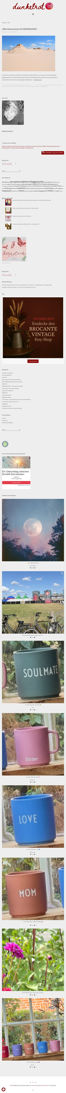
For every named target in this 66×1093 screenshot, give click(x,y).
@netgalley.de (6, 182)
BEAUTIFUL (38, 184)
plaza (61, 85)
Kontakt (4, 418)
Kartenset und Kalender (7, 390)
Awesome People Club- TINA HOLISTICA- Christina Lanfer (26, 224)
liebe (51, 188)
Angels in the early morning (13, 184)
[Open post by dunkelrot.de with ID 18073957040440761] (33, 602)
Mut (57, 188)
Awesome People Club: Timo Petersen (22, 216)
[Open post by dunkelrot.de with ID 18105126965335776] (33, 672)
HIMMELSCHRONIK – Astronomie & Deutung (12, 386)
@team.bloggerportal (32, 181)
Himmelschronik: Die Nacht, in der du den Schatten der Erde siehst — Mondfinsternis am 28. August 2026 (27, 285)
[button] (3, 1089)
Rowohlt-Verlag (27, 191)
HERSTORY (4, 384)
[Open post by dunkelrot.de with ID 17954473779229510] (33, 744)
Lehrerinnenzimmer (6, 395)
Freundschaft (17, 186)
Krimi (48, 188)
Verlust (60, 191)
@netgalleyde (16, 181)
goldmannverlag (49, 186)
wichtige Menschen (6, 406)
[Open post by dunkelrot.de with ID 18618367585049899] (33, 816)
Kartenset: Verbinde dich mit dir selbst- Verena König (25, 208)
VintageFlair (5, 404)
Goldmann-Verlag (41, 186)
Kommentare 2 (14, 31)
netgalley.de (60, 188)
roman (21, 190)
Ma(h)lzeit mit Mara (6, 397)
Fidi (10, 31)
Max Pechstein (51, 85)
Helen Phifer (57, 186)
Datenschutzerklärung (7, 422)
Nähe (13, 191)
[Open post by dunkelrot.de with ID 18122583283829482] (33, 889)
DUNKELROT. (16, 1085)
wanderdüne (36, 86)
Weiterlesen (37, 80)
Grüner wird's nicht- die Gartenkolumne (11, 379)
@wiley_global (56, 182)
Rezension (16, 191)
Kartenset (28, 188)
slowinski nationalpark (29, 86)
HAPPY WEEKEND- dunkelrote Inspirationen (12, 382)
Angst (20, 184)
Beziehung (46, 184)
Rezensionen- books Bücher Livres (10, 401)
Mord (54, 188)
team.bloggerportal (41, 191)
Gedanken (25, 186)
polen (3, 86)
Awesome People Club (7, 373)
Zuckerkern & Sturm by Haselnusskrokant (12, 408)
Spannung (32, 191)
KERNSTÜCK (5, 393)
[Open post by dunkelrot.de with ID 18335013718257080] (33, 530)
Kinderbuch (38, 188)
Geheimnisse (30, 186)
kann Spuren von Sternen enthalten (24, 85)
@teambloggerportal (48, 182)
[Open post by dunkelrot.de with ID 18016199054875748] (33, 1029)
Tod (54, 191)
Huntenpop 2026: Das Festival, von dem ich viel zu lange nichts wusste (19, 287)
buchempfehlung (5, 186)
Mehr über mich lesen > (7, 131)
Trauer (57, 191)
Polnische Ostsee (8, 86)
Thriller (50, 191)
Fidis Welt (15, 85)
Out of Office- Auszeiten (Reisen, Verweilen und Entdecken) (16, 399)
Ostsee (58, 85)
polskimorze (13, 86)
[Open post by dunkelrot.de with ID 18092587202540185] (33, 960)
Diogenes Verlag (11, 186)
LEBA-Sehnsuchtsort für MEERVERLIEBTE (19, 29)
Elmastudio (53, 1085)
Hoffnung (7, 188)
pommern (17, 86)
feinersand (44, 85)
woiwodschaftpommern (43, 86)
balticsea (40, 85)
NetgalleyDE (6, 191)
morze (56, 85)
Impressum (4, 420)
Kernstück (33, 188)
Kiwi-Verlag (43, 188)
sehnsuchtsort (22, 86)
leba (48, 85)
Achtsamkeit (4, 184)
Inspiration (21, 188)
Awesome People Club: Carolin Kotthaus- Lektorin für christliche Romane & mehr (32, 200)
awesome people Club (28, 184)
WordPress (39, 1085)
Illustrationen (14, 188)
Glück (34, 186)
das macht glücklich (9, 85)
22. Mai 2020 (4, 31)
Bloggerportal (54, 184)
